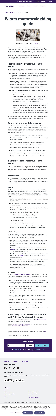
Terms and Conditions (18, 408)
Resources (10, 12)
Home (5, 12)
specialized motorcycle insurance (21, 324)
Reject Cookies (28, 412)
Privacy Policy (45, 408)
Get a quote (42, 346)
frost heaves (20, 255)
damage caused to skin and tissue (22, 274)
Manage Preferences (16, 412)
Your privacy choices (34, 397)
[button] (23, 6)
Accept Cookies (39, 412)
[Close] (54, 406)
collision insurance (41, 319)
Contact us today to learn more (20, 325)
